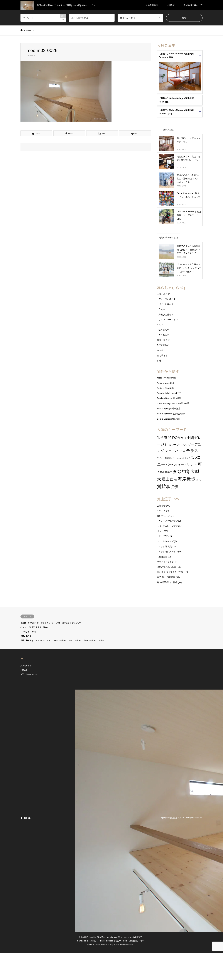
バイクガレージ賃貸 (168, 526)
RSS (29, 818)
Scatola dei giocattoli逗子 (169, 393)
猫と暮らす (164, 330)
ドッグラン (164, 536)
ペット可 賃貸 (165, 546)
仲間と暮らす (163, 340)
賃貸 (161, 486)
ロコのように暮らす (28, 632)
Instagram (25, 818)
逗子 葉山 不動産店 (166, 577)
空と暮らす (162, 355)
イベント (161, 510)
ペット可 (193, 464)
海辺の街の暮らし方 (193, 5)
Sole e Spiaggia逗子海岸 (169, 408)
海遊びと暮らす (166, 314)
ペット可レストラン (168, 551)
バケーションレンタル (179, 458)
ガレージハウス (178, 444)
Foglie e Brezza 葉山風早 (169, 398)
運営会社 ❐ (83, 937)
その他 (23, 623)
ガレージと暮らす (167, 299)
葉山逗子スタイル (177, 818)
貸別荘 (198, 480)
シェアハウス (175, 451)
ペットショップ (166, 541)
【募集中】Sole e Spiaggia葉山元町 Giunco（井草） (176, 112)
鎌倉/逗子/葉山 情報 (167, 582)
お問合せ (170, 5)
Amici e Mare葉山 (165, 383)
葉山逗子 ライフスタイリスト (171, 572)
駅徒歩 (172, 486)
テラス (192, 450)
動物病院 (163, 557)
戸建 (159, 360)
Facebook (21, 818)
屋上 (165, 479)
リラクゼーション (165, 562)
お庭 (42, 623)
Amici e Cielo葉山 (165, 388)
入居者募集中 (151, 5)
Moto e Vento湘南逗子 (167, 378)
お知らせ (161, 505)
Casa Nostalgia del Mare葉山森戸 (173, 403)
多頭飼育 (181, 471)
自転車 (162, 309)
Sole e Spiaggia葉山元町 (169, 419)
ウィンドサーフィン (168, 319)
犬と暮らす (164, 335)
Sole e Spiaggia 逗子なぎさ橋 (171, 413)
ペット (160, 324)
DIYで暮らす (163, 345)
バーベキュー (175, 464)
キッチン (161, 350)
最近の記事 (168, 130)
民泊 (175, 480)
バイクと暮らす (166, 304)
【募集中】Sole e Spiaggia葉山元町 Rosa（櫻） (176, 100)
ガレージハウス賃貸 (168, 521)
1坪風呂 (164, 437)
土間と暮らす (163, 294)
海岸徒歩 (186, 478)
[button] (66, 91)
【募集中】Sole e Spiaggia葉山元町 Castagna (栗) (176, 55)
